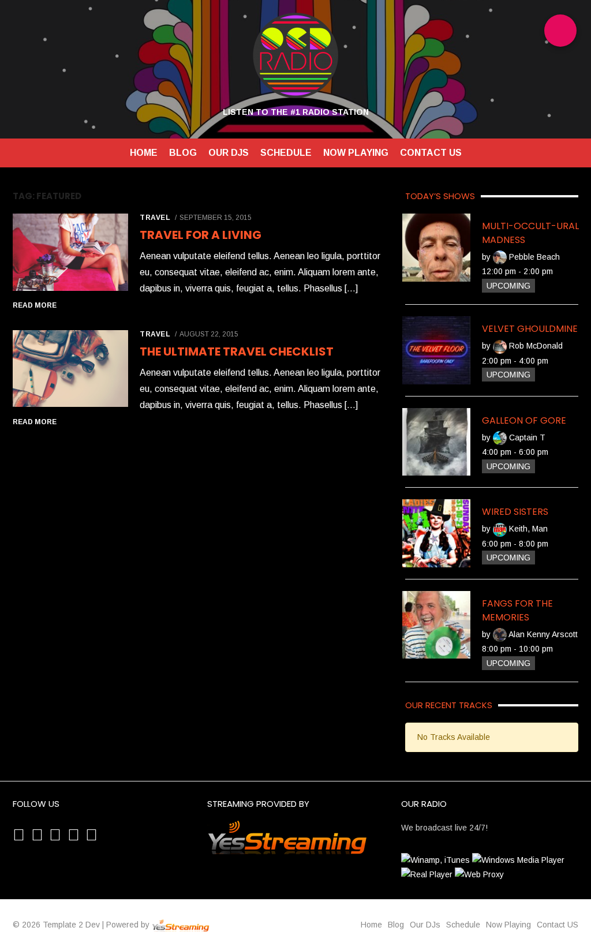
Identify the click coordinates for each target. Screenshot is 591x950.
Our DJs (228, 153)
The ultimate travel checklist (237, 351)
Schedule (286, 153)
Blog (183, 153)
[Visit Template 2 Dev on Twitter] (74, 837)
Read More (35, 305)
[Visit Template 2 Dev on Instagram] (19, 837)
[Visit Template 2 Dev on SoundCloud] (37, 837)
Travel (155, 218)
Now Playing (355, 153)
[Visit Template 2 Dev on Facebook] (91, 837)
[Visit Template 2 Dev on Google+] (55, 837)
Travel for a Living (200, 235)
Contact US (431, 153)
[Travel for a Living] (70, 253)
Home (144, 153)
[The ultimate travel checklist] (70, 369)
